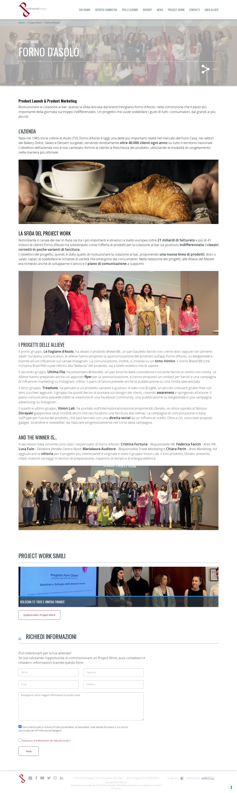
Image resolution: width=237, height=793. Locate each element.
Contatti (194, 10)
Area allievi (211, 10)
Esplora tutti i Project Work (39, 614)
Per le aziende (130, 10)
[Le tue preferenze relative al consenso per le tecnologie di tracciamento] (231, 787)
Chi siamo (84, 10)
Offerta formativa (106, 10)
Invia (28, 751)
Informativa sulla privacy (127, 785)
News (160, 10)
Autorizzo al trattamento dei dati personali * (46, 740)
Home (22, 22)
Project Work (176, 10)
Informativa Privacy (116, 782)
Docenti (147, 10)
